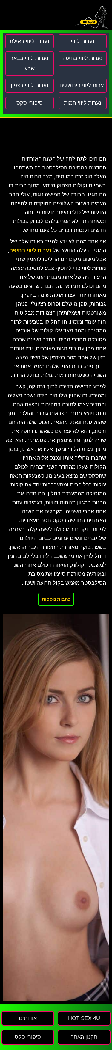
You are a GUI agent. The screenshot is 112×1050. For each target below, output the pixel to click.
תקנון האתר (84, 1037)
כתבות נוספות (56, 599)
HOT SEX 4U (84, 1018)
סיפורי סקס (29, 103)
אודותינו (28, 1018)
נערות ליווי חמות (82, 103)
